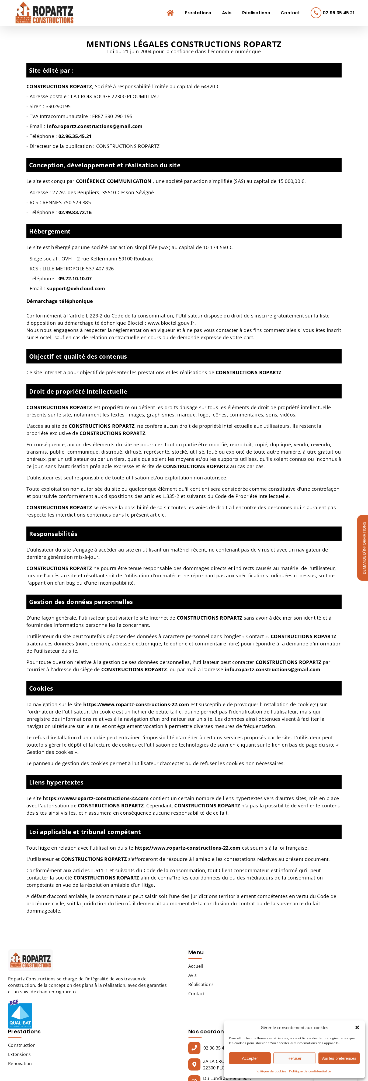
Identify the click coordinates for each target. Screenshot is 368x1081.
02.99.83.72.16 (75, 212)
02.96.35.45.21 (75, 136)
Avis (192, 975)
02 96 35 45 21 (218, 1048)
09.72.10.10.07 (75, 278)
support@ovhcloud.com (76, 288)
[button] (357, 1027)
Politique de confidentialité (310, 1071)
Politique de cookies (270, 1071)
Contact (196, 994)
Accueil (195, 966)
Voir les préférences (338, 1058)
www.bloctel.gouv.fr (171, 323)
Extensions (19, 1054)
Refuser (294, 1058)
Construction (22, 1045)
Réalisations (201, 984)
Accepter (250, 1058)
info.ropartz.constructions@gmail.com (95, 126)
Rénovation (20, 1063)
